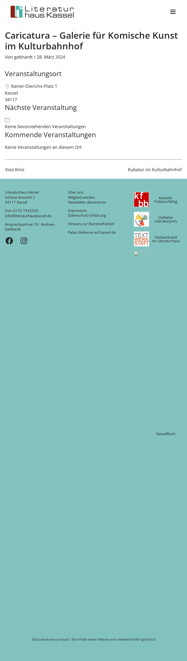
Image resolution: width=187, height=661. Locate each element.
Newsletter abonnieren (87, 202)
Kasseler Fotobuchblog (165, 199)
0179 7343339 (25, 210)
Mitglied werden (81, 197)
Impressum (77, 210)
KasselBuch (165, 433)
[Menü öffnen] (173, 11)
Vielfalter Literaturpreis (165, 219)
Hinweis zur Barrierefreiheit (91, 223)
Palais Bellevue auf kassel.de (92, 232)
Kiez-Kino (14, 169)
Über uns (75, 192)
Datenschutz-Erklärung (87, 215)
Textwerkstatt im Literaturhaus (166, 239)
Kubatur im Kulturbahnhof (155, 169)
